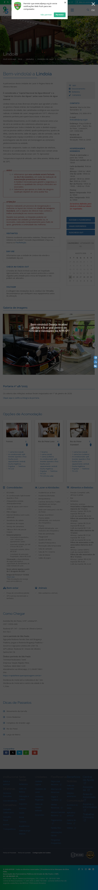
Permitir (60, 14)
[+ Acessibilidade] (95, 366)
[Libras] (95, 358)
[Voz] (95, 362)
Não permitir (46, 14)
